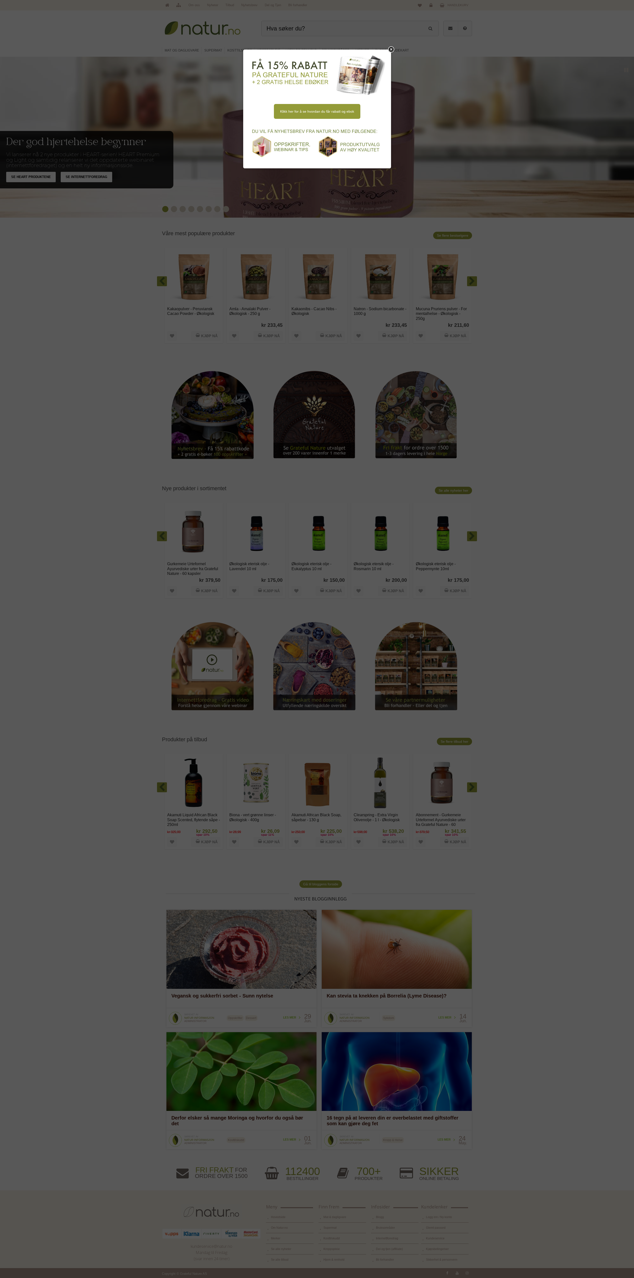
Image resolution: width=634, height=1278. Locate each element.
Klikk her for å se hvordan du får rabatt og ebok (317, 111)
